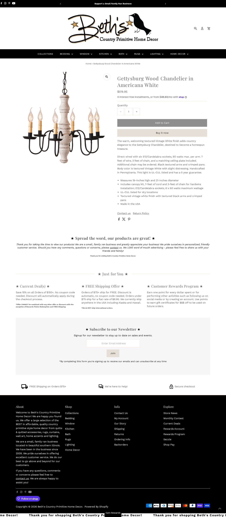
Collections (45, 54)
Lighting (155, 54)
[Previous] (60, 3)
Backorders (121, 444)
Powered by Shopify (96, 506)
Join (112, 353)
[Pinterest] (9, 3)
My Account (121, 418)
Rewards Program (174, 434)
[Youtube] (13, 3)
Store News (170, 413)
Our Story (120, 423)
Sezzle (167, 439)
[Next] (165, 3)
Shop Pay (168, 444)
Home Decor (178, 54)
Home (88, 63)
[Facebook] (1, 3)
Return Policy (141, 213)
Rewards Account (173, 428)
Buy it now (162, 132)
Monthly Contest (173, 418)
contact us (22, 478)
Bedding (65, 54)
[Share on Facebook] (119, 219)
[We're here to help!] (101, 388)
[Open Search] (195, 28)
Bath (122, 54)
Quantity (122, 105)
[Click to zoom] (106, 76)
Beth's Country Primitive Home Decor (60, 506)
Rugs (137, 54)
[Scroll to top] (220, 508)
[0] (208, 28)
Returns (119, 434)
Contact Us (121, 413)
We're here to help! (116, 386)
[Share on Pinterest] (129, 219)
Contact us (124, 213)
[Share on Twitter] (124, 219)
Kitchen (104, 54)
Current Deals (171, 423)
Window (85, 54)
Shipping (119, 428)
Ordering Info (122, 439)
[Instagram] (5, 3)
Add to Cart (162, 122)
